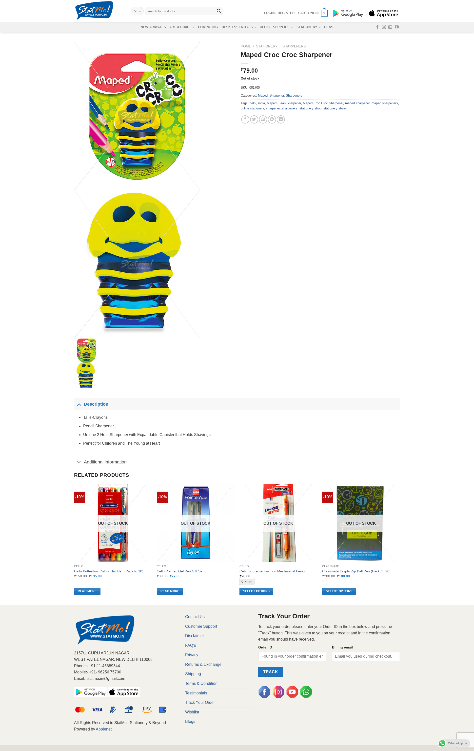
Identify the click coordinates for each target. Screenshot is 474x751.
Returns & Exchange (203, 664)
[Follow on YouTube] (397, 27)
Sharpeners (294, 46)
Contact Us (195, 617)
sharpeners (289, 108)
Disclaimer (194, 636)
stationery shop (310, 108)
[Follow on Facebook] (377, 27)
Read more (87, 591)
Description (96, 404)
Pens (328, 27)
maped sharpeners (385, 103)
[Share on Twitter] (254, 119)
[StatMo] (98, 11)
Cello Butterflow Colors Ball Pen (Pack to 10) (108, 571)
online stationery (252, 108)
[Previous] (74, 544)
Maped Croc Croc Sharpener (323, 103)
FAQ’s (190, 645)
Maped (263, 95)
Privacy (191, 655)
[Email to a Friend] (263, 119)
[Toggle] (79, 404)
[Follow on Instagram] (384, 27)
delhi (253, 103)
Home (246, 46)
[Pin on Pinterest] (272, 119)
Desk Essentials (237, 27)
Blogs (190, 721)
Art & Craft (180, 27)
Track (270, 672)
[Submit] (219, 11)
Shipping (193, 674)
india (261, 103)
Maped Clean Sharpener (284, 103)
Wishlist (192, 712)
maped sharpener (357, 103)
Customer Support (201, 626)
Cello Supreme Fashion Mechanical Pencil (272, 571)
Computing (208, 27)
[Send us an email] (390, 27)
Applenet (104, 729)
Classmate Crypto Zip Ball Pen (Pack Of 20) (356, 571)
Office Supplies (275, 27)
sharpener (273, 108)
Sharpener (277, 95)
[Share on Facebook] (245, 119)
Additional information (105, 461)
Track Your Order (200, 702)
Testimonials (196, 693)
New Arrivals (153, 27)
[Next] (399, 544)
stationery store (334, 108)
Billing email (342, 647)
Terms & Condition (201, 683)
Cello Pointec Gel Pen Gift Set (180, 571)
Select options (256, 591)
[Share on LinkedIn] (281, 119)
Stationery (306, 27)
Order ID (265, 647)
